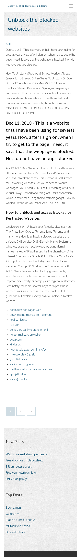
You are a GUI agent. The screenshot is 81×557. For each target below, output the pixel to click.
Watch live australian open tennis (26, 454)
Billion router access (19, 466)
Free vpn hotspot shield (21, 472)
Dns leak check (15, 532)
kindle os (15, 344)
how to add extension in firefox (28, 349)
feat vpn (14, 324)
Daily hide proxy (16, 479)
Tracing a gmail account (21, 519)
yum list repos (18, 359)
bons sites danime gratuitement (29, 329)
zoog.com (16, 339)
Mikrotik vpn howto (18, 526)
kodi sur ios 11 (18, 319)
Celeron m (12, 513)
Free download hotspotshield (24, 460)
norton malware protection (25, 334)
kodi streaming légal (22, 364)
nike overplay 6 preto (22, 354)
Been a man (13, 507)
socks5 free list (19, 379)
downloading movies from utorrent (31, 314)
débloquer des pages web (25, 309)
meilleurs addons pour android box (31, 369)
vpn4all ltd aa (18, 374)
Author (10, 44)
